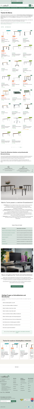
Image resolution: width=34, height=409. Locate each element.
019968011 (3, 380)
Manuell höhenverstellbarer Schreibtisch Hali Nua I (5, 127)
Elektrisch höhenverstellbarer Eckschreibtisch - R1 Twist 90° (5, 55)
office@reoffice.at (4, 381)
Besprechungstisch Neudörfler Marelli (15, 70)
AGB (21, 384)
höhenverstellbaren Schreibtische (6, 23)
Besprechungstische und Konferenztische (19, 22)
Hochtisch (3, 239)
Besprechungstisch (5, 237)
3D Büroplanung (15, 384)
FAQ (28, 383)
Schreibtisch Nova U (4, 112)
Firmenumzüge (15, 390)
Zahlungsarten (23, 390)
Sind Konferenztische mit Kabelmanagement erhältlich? (17, 322)
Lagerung (14, 388)
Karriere (29, 387)
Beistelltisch (4, 241)
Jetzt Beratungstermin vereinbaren (17, 2)
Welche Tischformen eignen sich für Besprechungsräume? (17, 316)
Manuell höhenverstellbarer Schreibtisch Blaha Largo (5, 141)
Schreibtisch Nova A (4, 69)
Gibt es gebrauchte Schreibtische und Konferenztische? (17, 324)
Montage (14, 386)
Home (2, 10)
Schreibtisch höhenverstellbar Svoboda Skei (27, 70)
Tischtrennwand (4, 243)
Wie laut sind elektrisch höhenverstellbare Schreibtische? (17, 313)
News (29, 389)
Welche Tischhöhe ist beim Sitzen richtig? (17, 308)
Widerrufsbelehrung (23, 382)
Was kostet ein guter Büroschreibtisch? (17, 327)
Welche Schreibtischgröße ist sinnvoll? (17, 302)
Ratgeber (29, 391)
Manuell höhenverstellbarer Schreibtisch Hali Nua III (16, 55)
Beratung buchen (30, 381)
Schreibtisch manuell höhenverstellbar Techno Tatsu (5, 85)
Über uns (29, 385)
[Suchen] (30, 5)
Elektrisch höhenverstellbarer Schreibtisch (9, 230)
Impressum (22, 388)
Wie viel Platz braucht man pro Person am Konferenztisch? (17, 319)
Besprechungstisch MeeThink (26, 113)
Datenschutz (22, 386)
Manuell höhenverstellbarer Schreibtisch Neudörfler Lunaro (27, 127)
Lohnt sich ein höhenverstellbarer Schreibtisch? (17, 305)
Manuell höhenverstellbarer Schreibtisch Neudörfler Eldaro (27, 55)
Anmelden (13, 401)
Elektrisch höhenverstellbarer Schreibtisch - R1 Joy (15, 40)
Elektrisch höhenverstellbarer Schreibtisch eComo (26, 40)
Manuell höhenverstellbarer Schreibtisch (8, 232)
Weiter (21, 147)
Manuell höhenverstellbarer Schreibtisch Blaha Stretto (16, 141)
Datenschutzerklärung (10, 402)
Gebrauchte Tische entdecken (17, 286)
